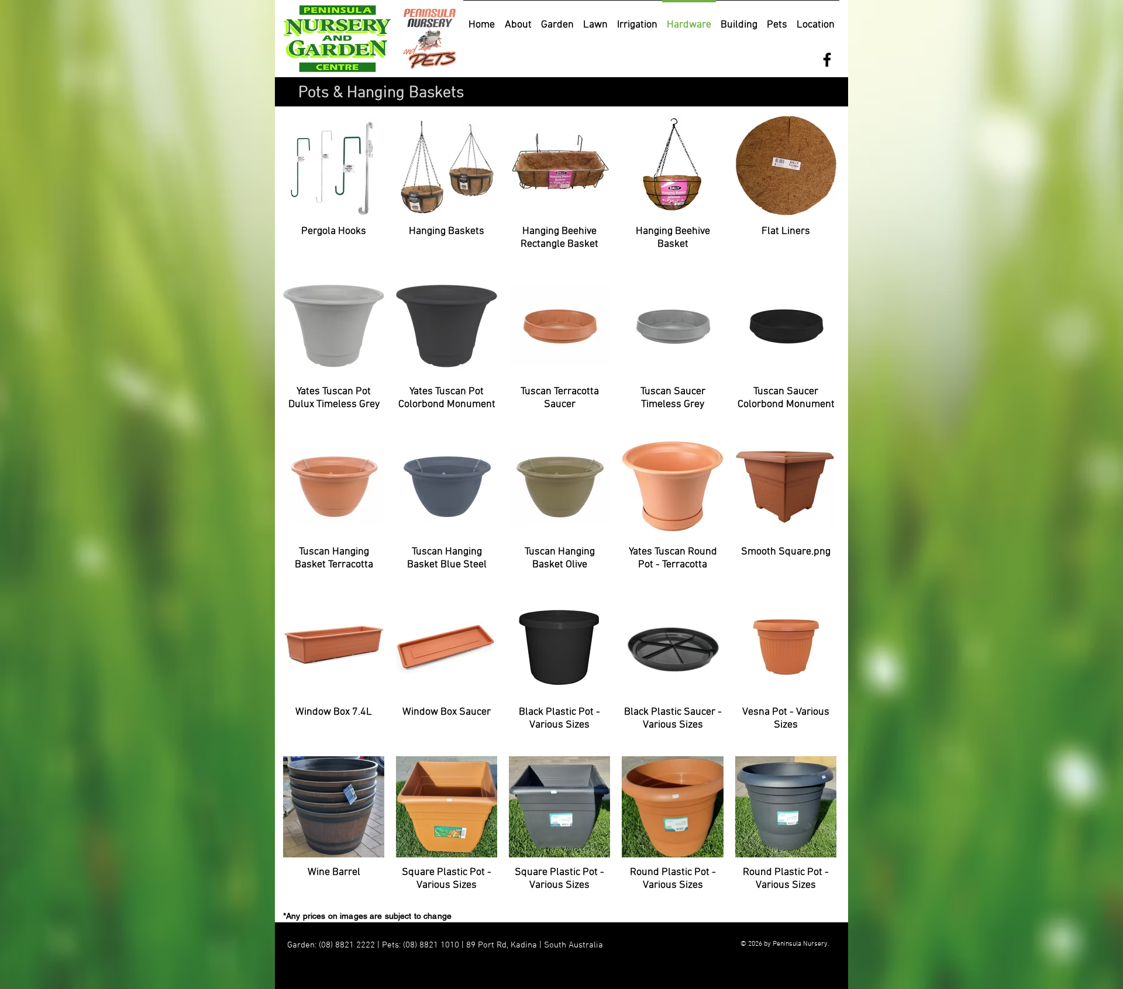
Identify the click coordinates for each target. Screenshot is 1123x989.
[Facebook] (827, 59)
